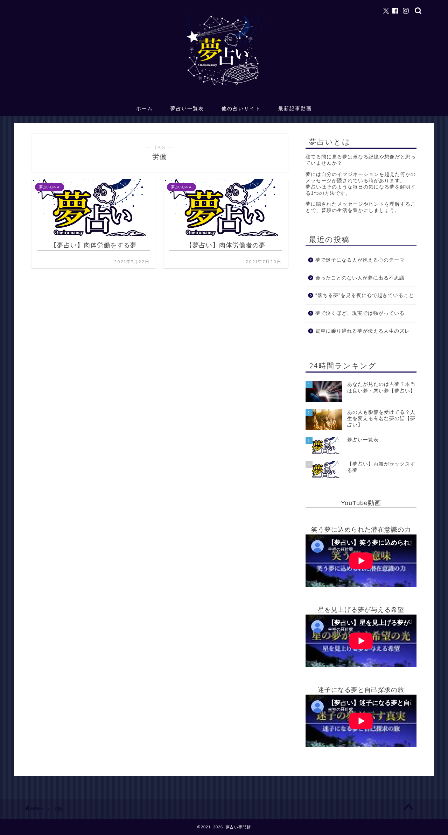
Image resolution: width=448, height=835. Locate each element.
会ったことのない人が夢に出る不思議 (360, 278)
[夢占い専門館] (224, 84)
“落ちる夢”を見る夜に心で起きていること (364, 295)
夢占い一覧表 (187, 108)
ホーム (144, 108)
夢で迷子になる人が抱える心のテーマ (360, 260)
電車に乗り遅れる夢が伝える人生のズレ (362, 331)
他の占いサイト (241, 108)
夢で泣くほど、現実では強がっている (360, 313)
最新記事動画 (295, 108)
